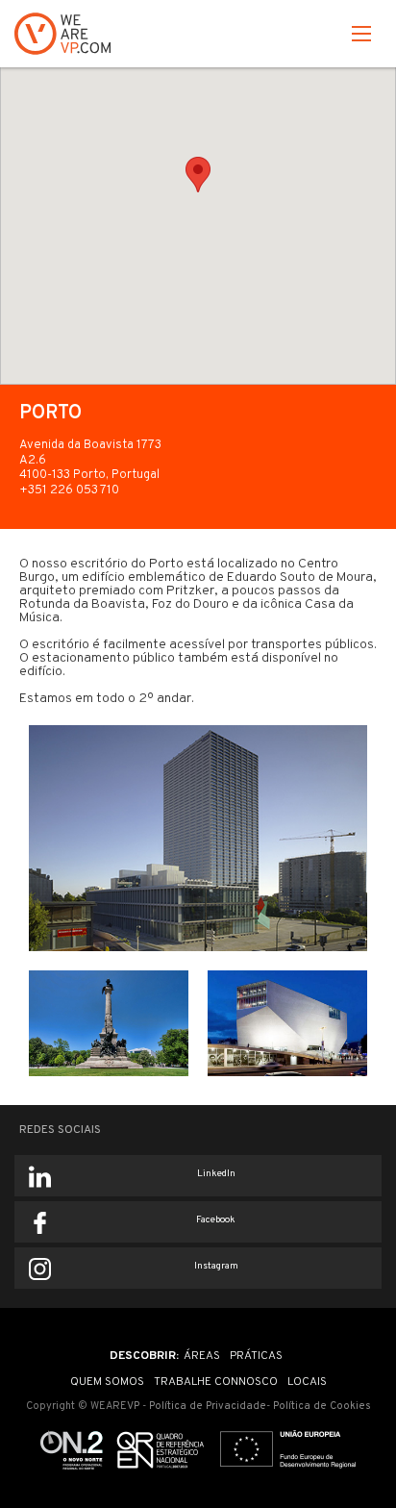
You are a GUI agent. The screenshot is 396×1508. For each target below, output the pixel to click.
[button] (361, 37)
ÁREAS (202, 1356)
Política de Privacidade (207, 1406)
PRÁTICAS (256, 1356)
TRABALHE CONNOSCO (216, 1382)
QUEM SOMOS (107, 1382)
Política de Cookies (322, 1406)
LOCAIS (307, 1382)
